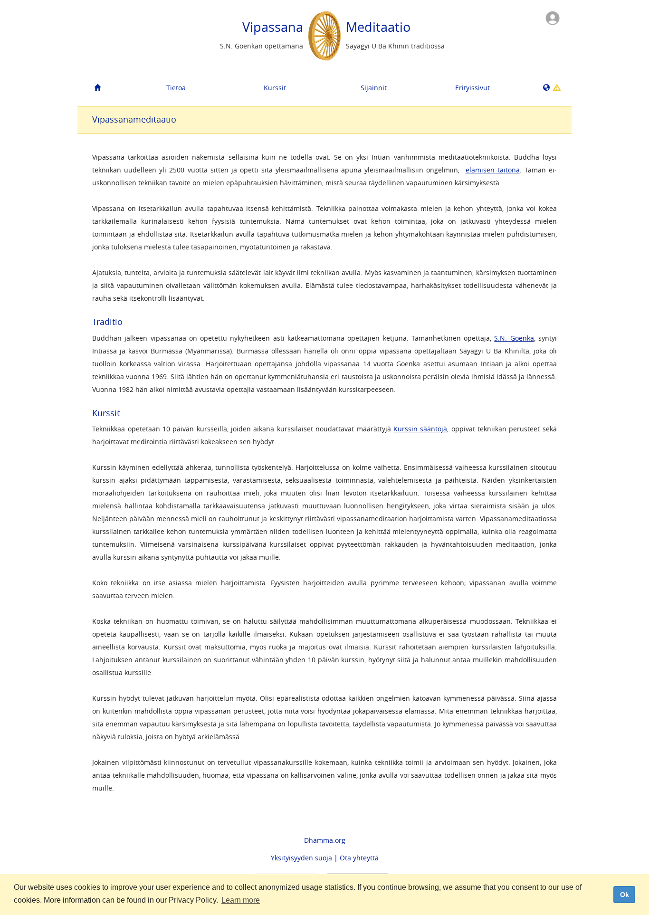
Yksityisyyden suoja (301, 857)
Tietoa (176, 87)
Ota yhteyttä (359, 857)
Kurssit (275, 87)
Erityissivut (472, 87)
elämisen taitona (493, 169)
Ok (624, 894)
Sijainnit (374, 87)
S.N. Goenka (514, 338)
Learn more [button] (240, 900)
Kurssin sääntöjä (420, 428)
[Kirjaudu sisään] (552, 17)
